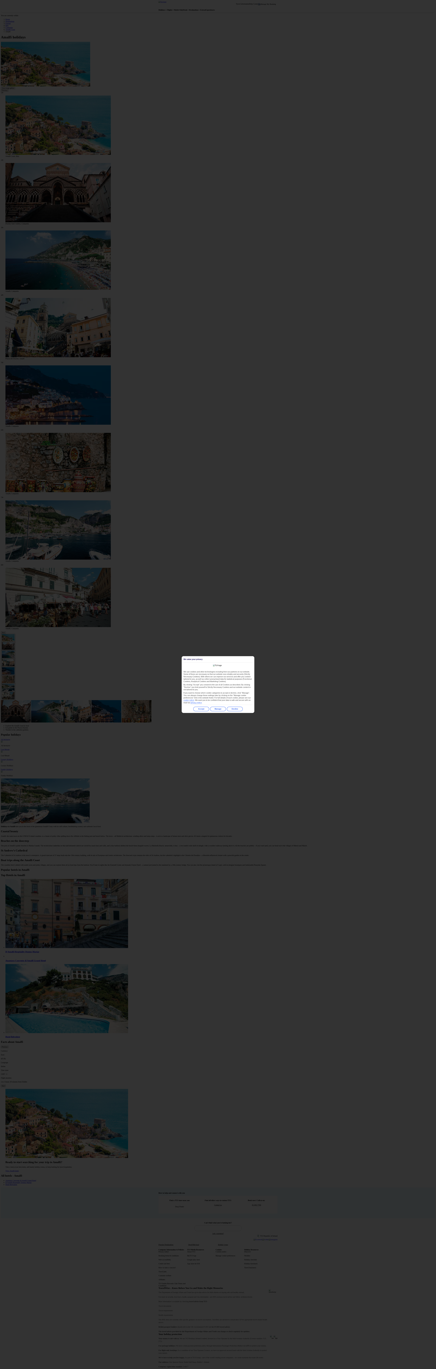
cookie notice (188, 700)
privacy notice (196, 703)
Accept (201, 709)
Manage (218, 709)
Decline (235, 709)
